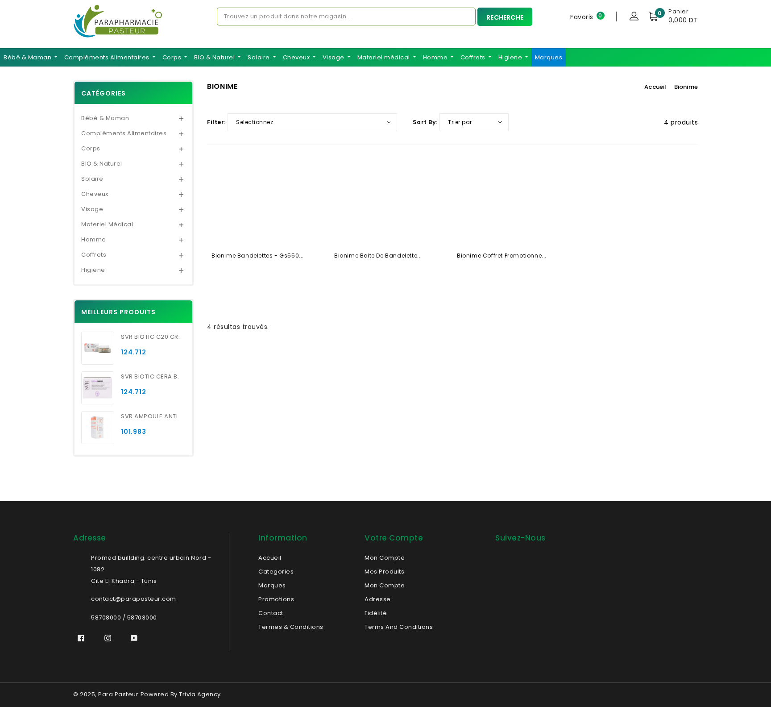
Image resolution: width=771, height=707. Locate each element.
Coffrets (473, 57)
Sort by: (425, 122)
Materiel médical (384, 57)
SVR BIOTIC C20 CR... (150, 337)
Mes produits (384, 571)
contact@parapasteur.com (133, 599)
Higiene (511, 57)
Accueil (655, 87)
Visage (334, 57)
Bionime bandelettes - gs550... (257, 255)
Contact (270, 613)
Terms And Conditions (399, 627)
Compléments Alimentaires (107, 57)
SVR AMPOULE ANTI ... (150, 416)
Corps (172, 57)
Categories (276, 571)
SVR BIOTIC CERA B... (150, 376)
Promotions (276, 599)
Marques (549, 57)
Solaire (259, 57)
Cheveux (297, 57)
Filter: (216, 122)
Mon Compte (385, 557)
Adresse (378, 599)
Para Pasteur (118, 694)
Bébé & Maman (28, 57)
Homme (436, 57)
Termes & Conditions (290, 627)
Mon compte (385, 585)
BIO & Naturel (215, 57)
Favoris (581, 16)
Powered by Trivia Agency (181, 694)
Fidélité (376, 613)
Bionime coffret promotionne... (502, 255)
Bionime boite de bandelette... (378, 255)
